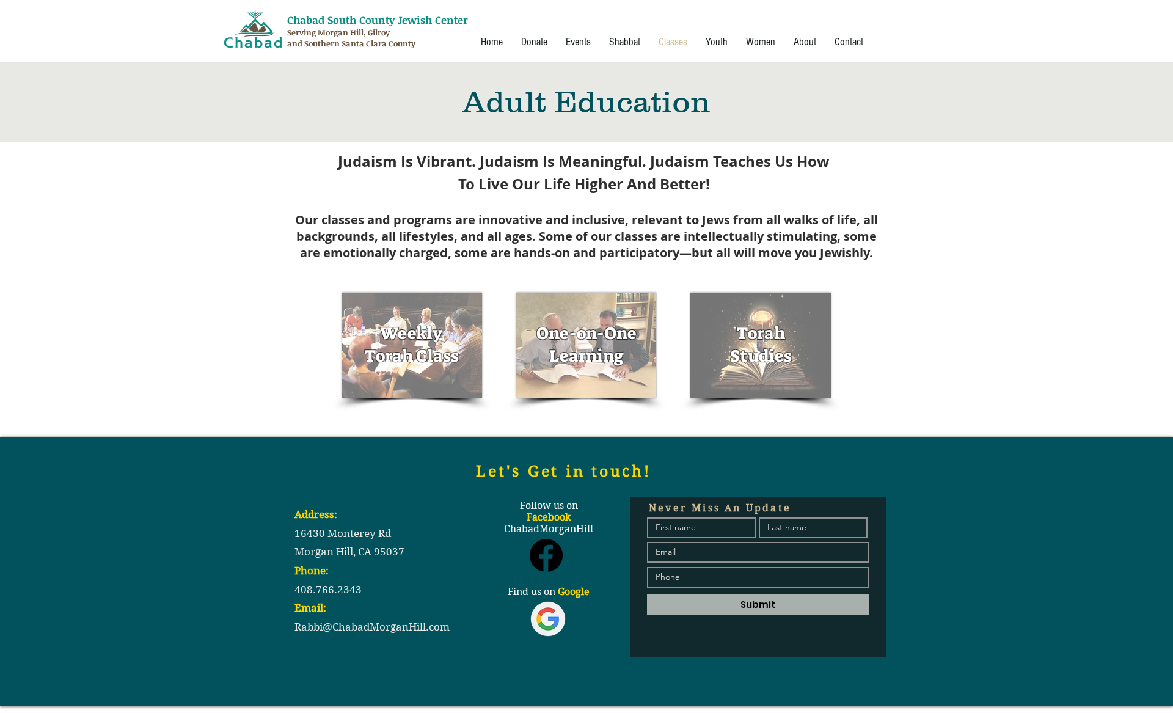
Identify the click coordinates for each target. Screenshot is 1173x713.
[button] (578, 42)
